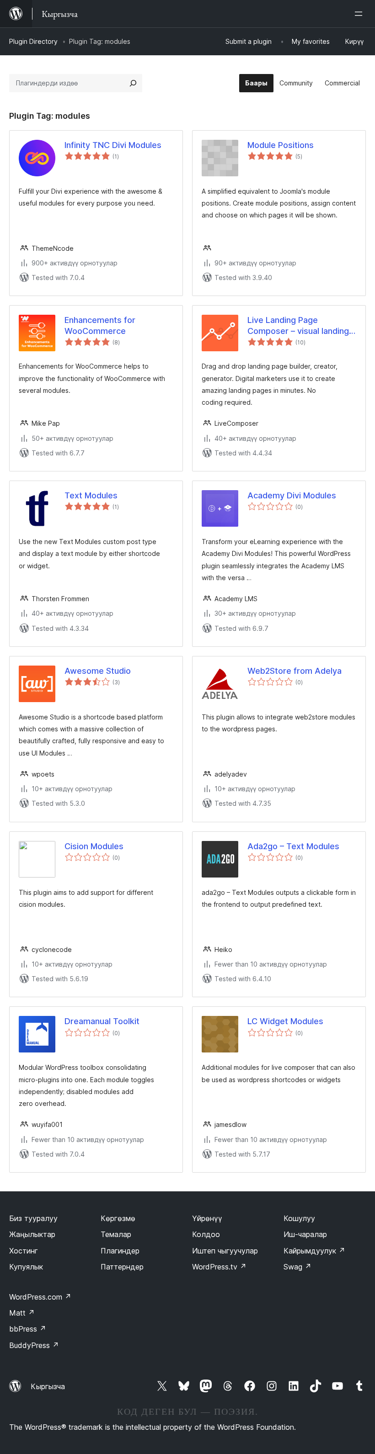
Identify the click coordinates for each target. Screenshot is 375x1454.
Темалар (116, 1234)
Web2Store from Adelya (294, 671)
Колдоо (206, 1234)
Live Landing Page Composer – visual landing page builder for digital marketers (298, 325)
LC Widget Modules (285, 1021)
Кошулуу (299, 1218)
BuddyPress (34, 1345)
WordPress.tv (219, 1266)
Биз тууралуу (33, 1218)
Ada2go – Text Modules (293, 846)
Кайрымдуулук (314, 1250)
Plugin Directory (33, 41)
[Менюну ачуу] (360, 13)
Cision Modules (93, 846)
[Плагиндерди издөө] (133, 83)
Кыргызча (48, 1386)
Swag (297, 1266)
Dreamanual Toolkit (101, 1021)
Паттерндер (122, 1266)
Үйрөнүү (207, 1218)
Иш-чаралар (305, 1234)
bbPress (27, 1328)
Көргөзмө (118, 1218)
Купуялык (26, 1266)
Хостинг (23, 1250)
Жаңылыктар (32, 1234)
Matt (22, 1312)
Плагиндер (120, 1250)
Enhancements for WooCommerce (99, 325)
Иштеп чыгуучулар (225, 1250)
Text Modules (91, 495)
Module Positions (280, 145)
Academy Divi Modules (291, 495)
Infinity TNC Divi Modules (112, 145)
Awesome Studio (97, 671)
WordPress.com (40, 1296)
